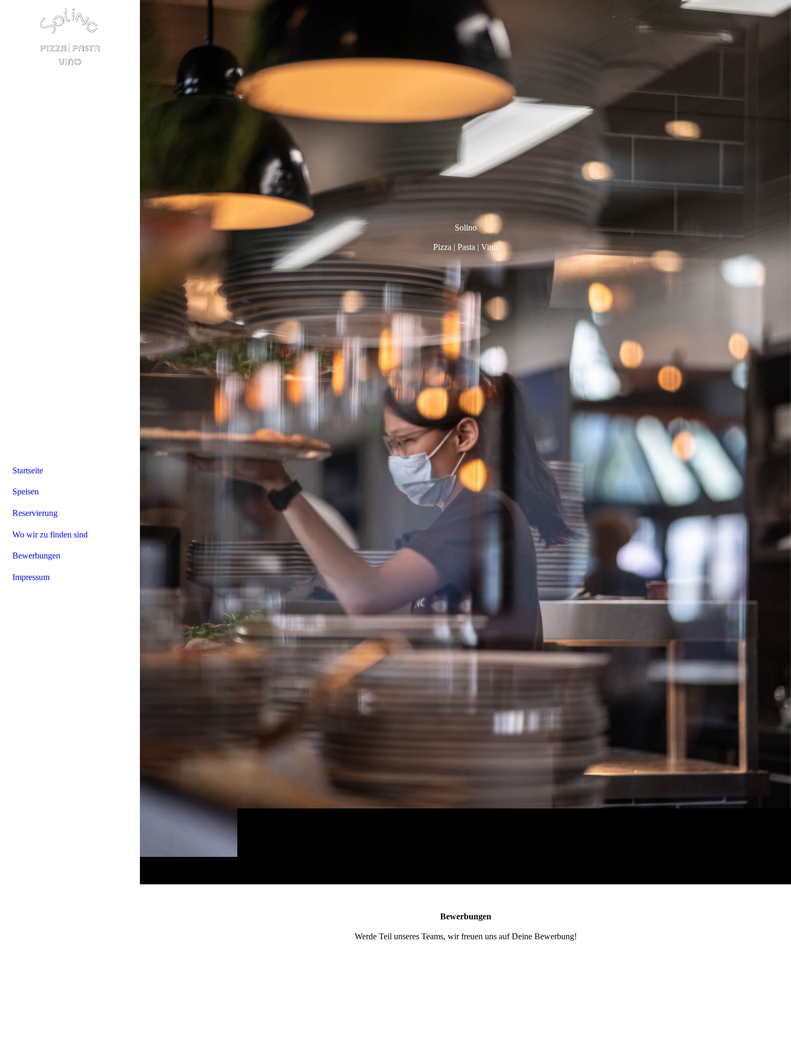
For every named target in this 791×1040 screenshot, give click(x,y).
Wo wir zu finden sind (50, 534)
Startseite (27, 470)
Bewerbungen (36, 555)
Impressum (31, 577)
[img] (465, 442)
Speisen (25, 491)
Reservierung (35, 513)
